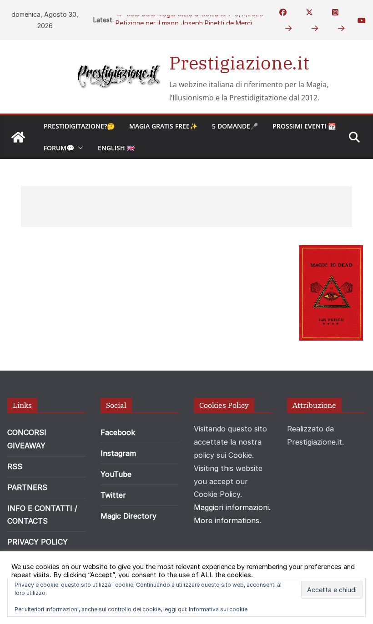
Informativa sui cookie (218, 609)
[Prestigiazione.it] (18, 137)
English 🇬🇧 (116, 148)
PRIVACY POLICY (37, 541)
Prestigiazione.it (239, 62)
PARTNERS (27, 487)
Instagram (118, 453)
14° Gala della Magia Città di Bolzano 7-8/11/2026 (189, 17)
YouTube (116, 474)
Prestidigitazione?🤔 (79, 126)
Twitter (113, 495)
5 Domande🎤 (235, 126)
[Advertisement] (186, 206)
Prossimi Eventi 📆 (304, 126)
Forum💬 (59, 148)
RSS (14, 466)
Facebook (118, 432)
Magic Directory (128, 515)
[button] (78, 148)
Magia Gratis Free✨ (163, 126)
